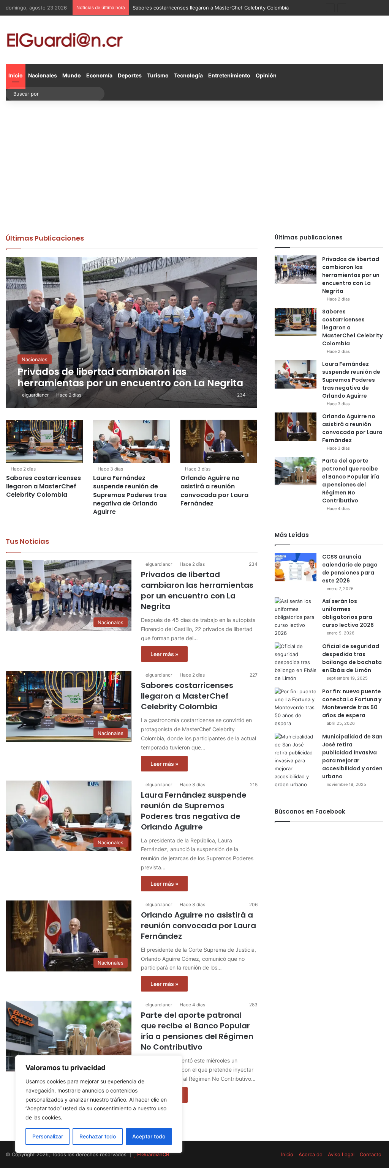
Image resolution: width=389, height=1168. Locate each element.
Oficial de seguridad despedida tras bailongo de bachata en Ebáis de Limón (352, 658)
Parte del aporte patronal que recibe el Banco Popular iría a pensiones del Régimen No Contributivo (197, 1031)
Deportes (130, 75)
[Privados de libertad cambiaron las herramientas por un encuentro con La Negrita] (132, 332)
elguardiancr (35, 395)
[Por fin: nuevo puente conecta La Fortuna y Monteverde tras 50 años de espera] (295, 707)
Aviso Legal (341, 1154)
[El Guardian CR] (65, 40)
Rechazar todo (97, 1136)
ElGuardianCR (153, 1154)
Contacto (370, 1154)
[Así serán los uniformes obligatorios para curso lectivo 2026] (295, 617)
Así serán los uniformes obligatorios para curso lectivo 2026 (348, 613)
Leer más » (164, 654)
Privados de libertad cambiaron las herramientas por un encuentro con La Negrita (197, 590)
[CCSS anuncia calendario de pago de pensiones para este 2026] (295, 567)
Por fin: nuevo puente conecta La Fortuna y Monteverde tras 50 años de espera (351, 703)
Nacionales (42, 75)
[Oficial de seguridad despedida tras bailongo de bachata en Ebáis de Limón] (295, 662)
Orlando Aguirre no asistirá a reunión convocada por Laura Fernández (214, 491)
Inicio (15, 75)
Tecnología (188, 75)
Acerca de (311, 1154)
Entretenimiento (229, 75)
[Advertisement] (194, 165)
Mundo (71, 75)
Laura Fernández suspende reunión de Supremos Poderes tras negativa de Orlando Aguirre (130, 495)
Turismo (158, 75)
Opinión (266, 75)
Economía (99, 75)
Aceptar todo (148, 1136)
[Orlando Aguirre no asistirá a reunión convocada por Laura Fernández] (218, 441)
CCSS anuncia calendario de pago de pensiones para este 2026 (350, 568)
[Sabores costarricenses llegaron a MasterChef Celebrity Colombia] (44, 441)
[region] (98, 1104)
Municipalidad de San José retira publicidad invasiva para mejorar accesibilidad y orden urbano (352, 756)
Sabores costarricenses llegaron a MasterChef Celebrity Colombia (43, 486)
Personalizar (47, 1136)
